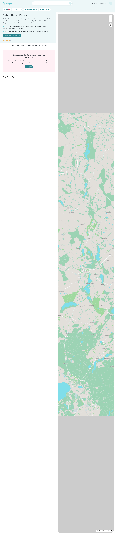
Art (7, 9)
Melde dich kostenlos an (12, 36)
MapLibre (99, 531)
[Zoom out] (110, 20)
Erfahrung (18, 9)
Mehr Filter (46, 9)
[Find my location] (110, 25)
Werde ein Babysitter (99, 3)
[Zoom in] (110, 17)
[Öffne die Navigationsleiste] (110, 3)
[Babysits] (8, 3)
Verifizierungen (31, 9)
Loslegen (29, 67)
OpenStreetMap (106, 531)
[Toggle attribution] (112, 531)
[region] (86, 273)
